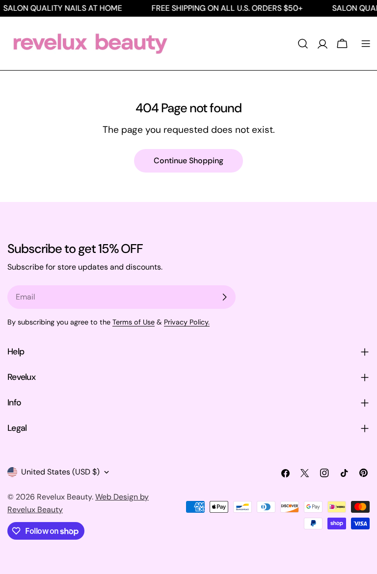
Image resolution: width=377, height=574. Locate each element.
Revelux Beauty (64, 497)
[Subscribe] (224, 297)
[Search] (303, 43)
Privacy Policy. (187, 322)
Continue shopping (188, 160)
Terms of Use (133, 322)
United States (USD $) (60, 472)
